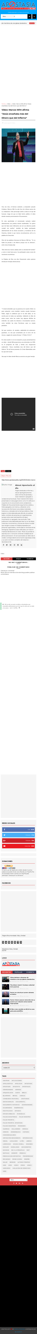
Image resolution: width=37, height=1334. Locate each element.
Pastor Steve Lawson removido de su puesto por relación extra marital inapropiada (22, 1001)
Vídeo (23, 1165)
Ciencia (22, 1095)
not (28, 1150)
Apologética (8, 1083)
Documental (20, 1101)
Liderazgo (7, 1144)
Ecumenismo (7, 1107)
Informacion (28, 1138)
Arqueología (8, 1092)
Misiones (29, 1144)
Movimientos (26, 1147)
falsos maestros (9, 1126)
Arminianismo (8, 1089)
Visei (4, 1171)
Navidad (6, 1150)
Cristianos (25, 1098)
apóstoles (26, 1086)
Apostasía (7, 1086)
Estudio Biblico (9, 1113)
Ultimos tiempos (24, 1162)
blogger (7, 558)
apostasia (28, 1083)
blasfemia (7, 1095)
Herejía (6, 1132)
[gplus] (19, 1183)
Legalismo (14, 1141)
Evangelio (21, 1113)
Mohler (6, 1147)
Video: (29, 1165)
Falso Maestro (25, 1116)
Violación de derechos (21, 1168)
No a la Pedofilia (18, 1150)
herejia (25, 1129)
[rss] (23, 1183)
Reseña (27, 1159)
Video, (13, 123)
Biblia (24, 1092)
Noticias (25, 23)
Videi (10, 1165)
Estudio (18, 1110)
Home (3, 104)
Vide (4, 1165)
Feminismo (22, 1126)
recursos (6, 1159)
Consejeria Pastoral (11, 1098)
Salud (5, 1162)
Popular (18, 972)
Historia (26, 1132)
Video (9, 104)
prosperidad (28, 1156)
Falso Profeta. (8, 1120)
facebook (30, 558)
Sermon (12, 1162)
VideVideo (6, 1168)
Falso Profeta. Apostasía (12, 1123)
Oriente (14, 1153)
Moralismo (15, 1147)
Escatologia (8, 1110)
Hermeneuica (16, 1132)
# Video (8, 471)
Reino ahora (17, 1159)
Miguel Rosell (18, 1144)
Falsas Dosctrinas (10, 1116)
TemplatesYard (19, 1329)
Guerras (6, 1129)
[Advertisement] (18, 45)
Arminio (18, 1089)
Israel (5, 1141)
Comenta (30, 972)
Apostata (16, 1086)
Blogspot (18, 1332)
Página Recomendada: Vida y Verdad (13, 935)
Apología (18, 1083)
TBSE (5, 1280)
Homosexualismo (9, 1135)
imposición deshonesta (12, 1138)
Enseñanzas (18, 1107)
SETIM (4, 950)
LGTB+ (22, 1141)
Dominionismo (27, 1104)
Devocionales (8, 1101)
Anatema (6, 1080)
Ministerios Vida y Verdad (10, 949)
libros (28, 1141)
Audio (17, 1092)
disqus (18, 558)
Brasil (15, 1095)
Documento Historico (11, 1104)
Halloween (16, 1129)
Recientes (6, 972)
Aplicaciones (17, 1080)
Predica (23, 1153)
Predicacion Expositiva (12, 1156)
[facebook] (14, 1183)
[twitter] (16, 1183)
